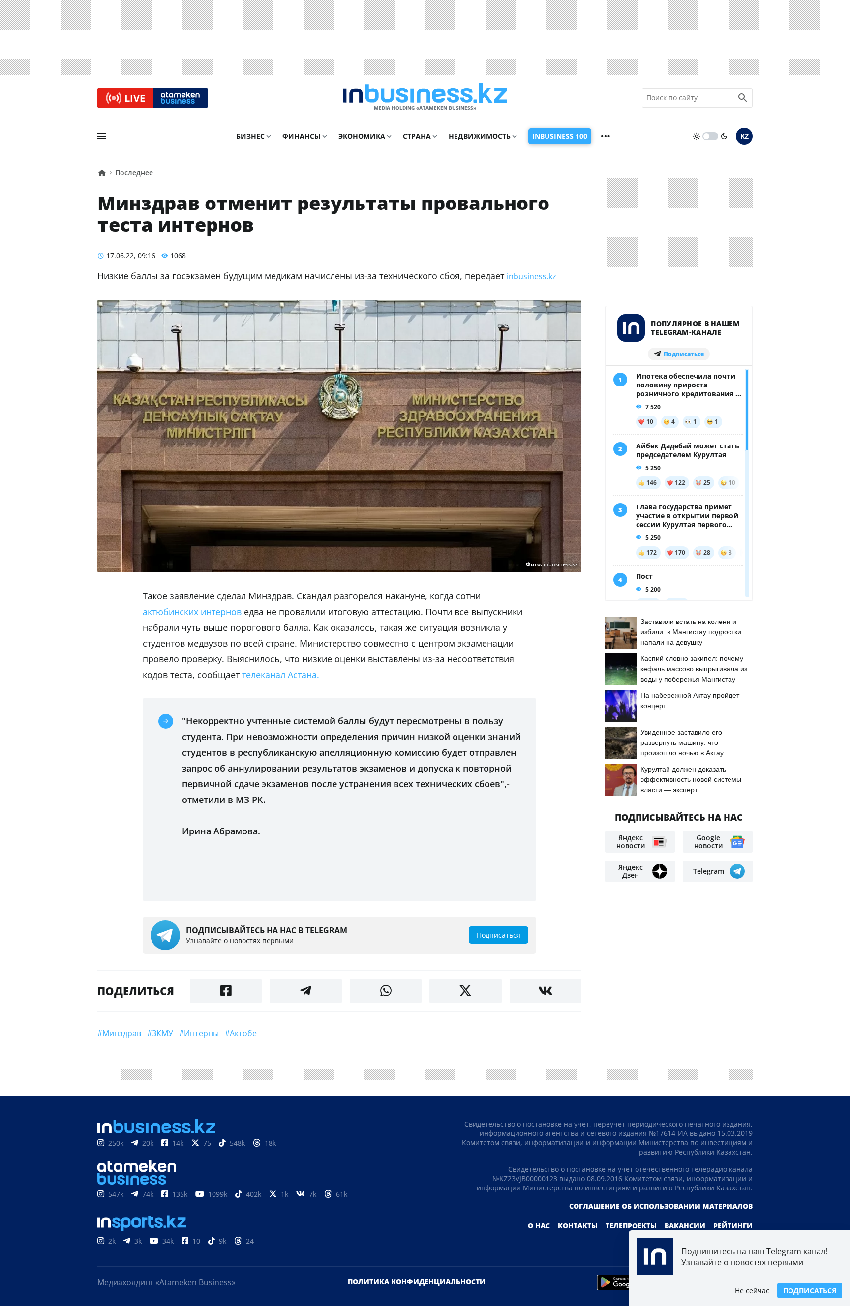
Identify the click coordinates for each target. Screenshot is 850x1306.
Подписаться (809, 1290)
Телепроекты (631, 1225)
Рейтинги (733, 1225)
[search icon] (743, 98)
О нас (539, 1225)
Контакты (578, 1225)
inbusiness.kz (531, 276)
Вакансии (685, 1225)
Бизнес (250, 136)
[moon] (724, 136)
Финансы (301, 136)
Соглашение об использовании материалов (661, 1206)
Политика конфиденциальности (417, 1281)
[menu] (102, 136)
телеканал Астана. (283, 675)
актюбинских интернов (193, 612)
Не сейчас (752, 1290)
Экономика (361, 136)
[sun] (696, 136)
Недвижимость (480, 136)
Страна (417, 136)
